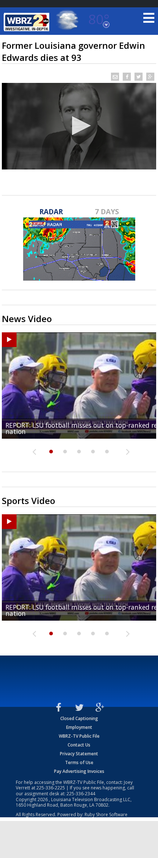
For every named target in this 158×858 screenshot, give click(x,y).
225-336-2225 (50, 788)
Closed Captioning (79, 718)
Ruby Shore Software (106, 814)
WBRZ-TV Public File (79, 736)
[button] (79, 126)
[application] (79, 126)
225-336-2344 (81, 794)
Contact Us (79, 745)
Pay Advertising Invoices (79, 771)
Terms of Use (79, 762)
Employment (79, 727)
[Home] (27, 22)
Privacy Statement (79, 754)
